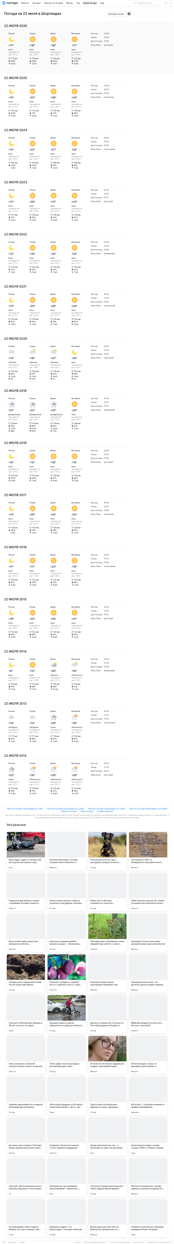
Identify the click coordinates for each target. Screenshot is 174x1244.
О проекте (77, 1242)
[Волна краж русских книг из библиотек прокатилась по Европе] (107, 1218)
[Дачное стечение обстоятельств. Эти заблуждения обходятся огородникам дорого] (107, 1014)
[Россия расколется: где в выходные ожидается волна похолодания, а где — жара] (107, 851)
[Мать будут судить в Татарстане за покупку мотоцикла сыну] (26, 851)
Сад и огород (87, 811)
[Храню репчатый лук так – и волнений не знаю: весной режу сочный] (107, 1136)
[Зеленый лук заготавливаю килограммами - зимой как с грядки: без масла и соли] (67, 1177)
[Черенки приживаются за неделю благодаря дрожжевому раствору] (26, 1096)
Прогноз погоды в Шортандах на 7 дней (106, 808)
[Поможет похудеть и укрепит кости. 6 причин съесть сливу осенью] (67, 973)
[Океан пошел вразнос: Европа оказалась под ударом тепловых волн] (67, 892)
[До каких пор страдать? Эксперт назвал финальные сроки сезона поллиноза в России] (26, 1136)
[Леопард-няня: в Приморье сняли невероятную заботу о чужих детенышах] (107, 932)
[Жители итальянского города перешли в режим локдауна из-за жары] (148, 1177)
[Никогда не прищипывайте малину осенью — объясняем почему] (67, 932)
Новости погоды (68, 811)
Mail (4, 1242)
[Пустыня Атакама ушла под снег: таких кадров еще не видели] (107, 1177)
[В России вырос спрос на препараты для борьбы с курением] (148, 1055)
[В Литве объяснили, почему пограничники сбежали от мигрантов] (67, 851)
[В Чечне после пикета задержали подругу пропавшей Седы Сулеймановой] (107, 1055)
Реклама (22, 1242)
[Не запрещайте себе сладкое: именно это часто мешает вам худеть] (26, 1218)
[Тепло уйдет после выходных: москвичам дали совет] (67, 1055)
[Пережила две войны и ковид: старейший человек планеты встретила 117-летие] (26, 892)
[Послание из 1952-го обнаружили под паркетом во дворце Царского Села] (148, 851)
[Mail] (4, 3)
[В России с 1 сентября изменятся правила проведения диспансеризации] (148, 1096)
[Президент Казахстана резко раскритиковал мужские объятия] (148, 932)
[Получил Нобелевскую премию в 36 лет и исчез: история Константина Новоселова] (26, 1014)
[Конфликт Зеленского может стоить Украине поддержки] (67, 1136)
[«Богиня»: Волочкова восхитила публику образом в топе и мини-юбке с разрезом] (26, 1177)
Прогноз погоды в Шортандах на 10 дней (148, 808)
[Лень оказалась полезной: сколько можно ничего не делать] (26, 1055)
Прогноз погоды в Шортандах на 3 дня (25, 808)
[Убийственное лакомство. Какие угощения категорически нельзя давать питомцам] (148, 892)
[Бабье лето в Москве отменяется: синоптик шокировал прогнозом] (107, 892)
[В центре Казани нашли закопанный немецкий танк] (107, 973)
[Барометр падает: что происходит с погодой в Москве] (67, 1218)
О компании (12, 1242)
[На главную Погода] (12, 3)
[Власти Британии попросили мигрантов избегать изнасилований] (26, 932)
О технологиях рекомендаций (119, 1242)
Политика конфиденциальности (94, 1242)
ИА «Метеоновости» (164, 1242)
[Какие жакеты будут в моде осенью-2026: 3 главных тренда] (148, 1136)
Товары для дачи (105, 811)
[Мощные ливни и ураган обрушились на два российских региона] (67, 1014)
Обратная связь (138, 1242)
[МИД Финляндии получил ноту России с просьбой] (148, 1014)
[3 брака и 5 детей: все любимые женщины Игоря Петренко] (148, 1218)
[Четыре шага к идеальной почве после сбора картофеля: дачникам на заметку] (26, 973)
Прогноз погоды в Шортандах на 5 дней (65, 808)
